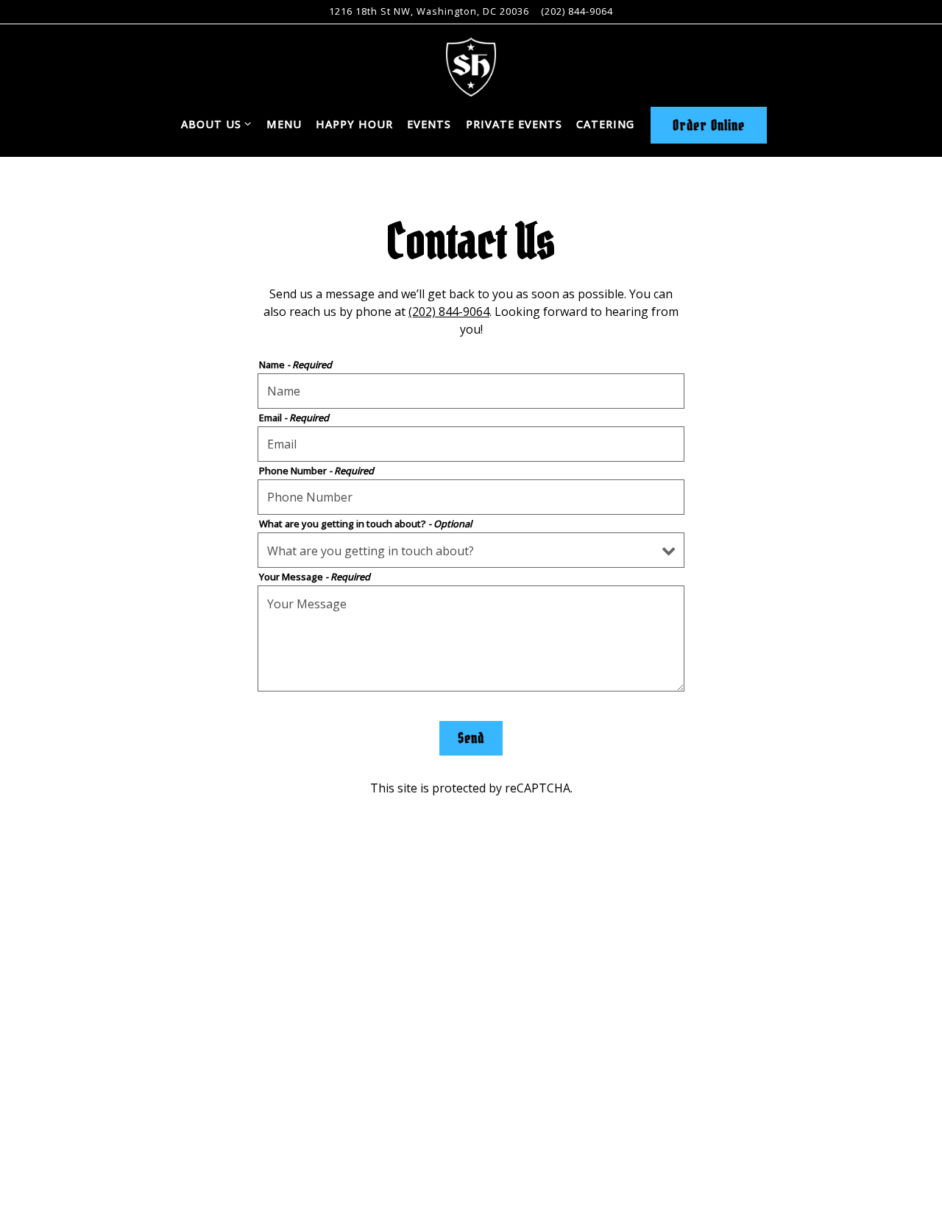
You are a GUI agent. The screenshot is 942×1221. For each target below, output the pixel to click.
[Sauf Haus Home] (471, 65)
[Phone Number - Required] (471, 497)
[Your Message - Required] (471, 638)
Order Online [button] (709, 125)
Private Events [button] (514, 124)
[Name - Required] (471, 391)
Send (471, 738)
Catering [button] (605, 124)
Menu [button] (284, 124)
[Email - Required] (471, 444)
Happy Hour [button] (354, 124)
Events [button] (429, 124)
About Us (216, 123)
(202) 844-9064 (577, 11)
